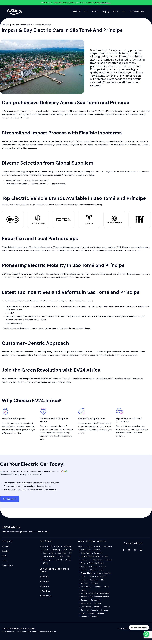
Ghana (92, 570)
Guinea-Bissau (87, 573)
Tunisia (91, 613)
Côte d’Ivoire (97, 560)
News (86, 11)
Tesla (69, 556)
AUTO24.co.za (46, 596)
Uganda (100, 613)
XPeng (45, 563)
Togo (83, 613)
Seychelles (95, 600)
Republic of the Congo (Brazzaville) (95, 593)
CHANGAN (67, 546)
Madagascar (102, 576)
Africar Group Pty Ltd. (47, 632)
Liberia (83, 576)
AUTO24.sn (44, 581)
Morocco (95, 583)
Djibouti (109, 560)
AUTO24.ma (45, 591)
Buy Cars (76, 11)
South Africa (86, 606)
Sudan (96, 606)
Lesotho (107, 573)
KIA (52, 553)
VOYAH (59, 560)
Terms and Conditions (126, 628)
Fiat (71, 550)
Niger (106, 586)
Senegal (84, 600)
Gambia (84, 570)
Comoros (84, 560)
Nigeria (83, 590)
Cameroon (98, 553)
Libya (92, 576)
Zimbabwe (94, 616)
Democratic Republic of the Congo (95, 610)
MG (70, 553)
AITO (42, 546)
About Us (6, 546)
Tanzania (106, 606)
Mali (102, 580)
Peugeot (52, 556)
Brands (95, 11)
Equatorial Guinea (96, 563)
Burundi (97, 550)
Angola (89, 546)
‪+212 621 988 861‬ (136, 11)
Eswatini (84, 566)
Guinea (101, 570)
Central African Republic (90, 556)
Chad (106, 556)
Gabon (103, 566)
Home (4, 25)
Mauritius (84, 583)
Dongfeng (56, 550)
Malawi (83, 580)
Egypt (83, 563)
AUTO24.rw (44, 586)
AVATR (50, 546)
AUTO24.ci (44, 577)
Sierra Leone (86, 603)
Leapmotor (61, 553)
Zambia (84, 616)
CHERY (45, 550)
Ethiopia (94, 566)
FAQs (124, 11)
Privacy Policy (7, 565)
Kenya (98, 573)
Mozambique (86, 586)
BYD (57, 546)
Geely (45, 553)
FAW (65, 550)
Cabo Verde (85, 553)
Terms (4, 560)
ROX (61, 556)
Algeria (80, 546)
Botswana (108, 546)
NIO (44, 556)
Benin (98, 546)
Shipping (105, 11)
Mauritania (94, 580)
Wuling (68, 560)
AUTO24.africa (30, 632)
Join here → (105, 3)
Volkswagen (47, 560)
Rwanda (84, 596)
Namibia (98, 586)
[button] (9, 499)
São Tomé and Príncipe (99, 596)
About (115, 11)
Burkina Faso (86, 550)
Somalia (97, 603)
